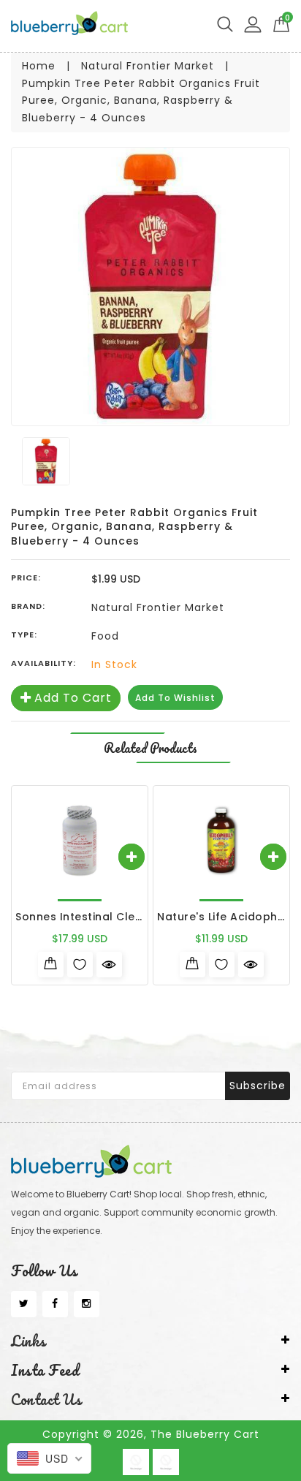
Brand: (28, 606)
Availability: (43, 663)
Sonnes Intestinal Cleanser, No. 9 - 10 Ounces (143, 916)
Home (39, 65)
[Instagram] (86, 1304)
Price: (26, 577)
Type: (24, 634)
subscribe (257, 1085)
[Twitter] (24, 1304)
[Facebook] (55, 1304)
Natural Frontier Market (147, 65)
